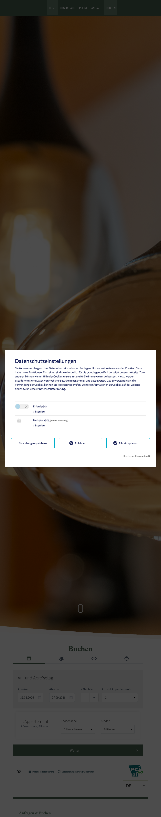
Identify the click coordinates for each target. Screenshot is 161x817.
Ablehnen (80, 443)
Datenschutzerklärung (52, 389)
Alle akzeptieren (128, 443)
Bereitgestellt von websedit (136, 456)
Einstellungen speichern (33, 443)
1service (39, 411)
